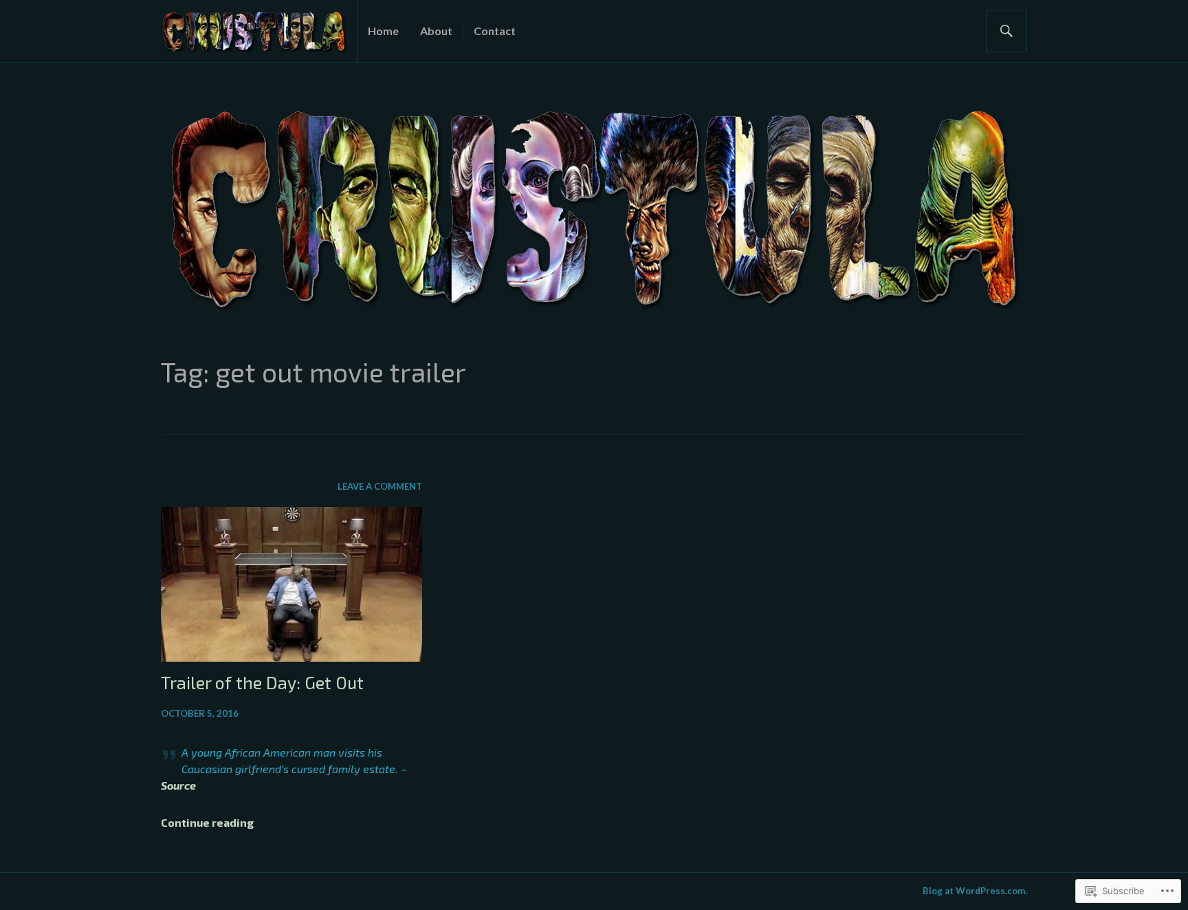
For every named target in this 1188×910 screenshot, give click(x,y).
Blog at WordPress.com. (975, 890)
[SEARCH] (1006, 31)
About (436, 30)
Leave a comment (380, 486)
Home (383, 30)
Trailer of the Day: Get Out (262, 682)
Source (178, 785)
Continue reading (207, 822)
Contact (495, 30)
